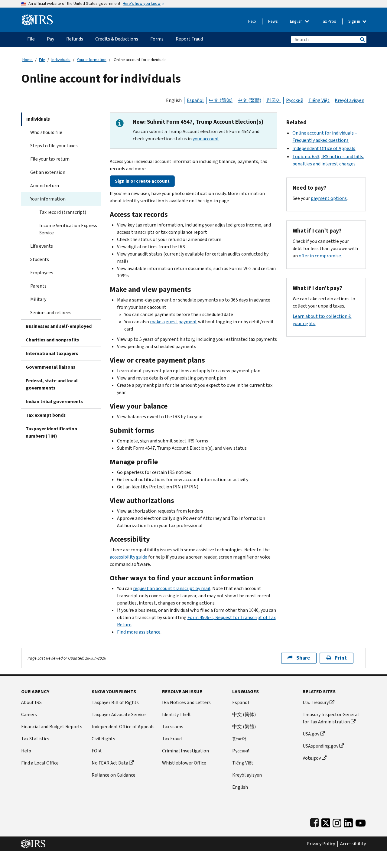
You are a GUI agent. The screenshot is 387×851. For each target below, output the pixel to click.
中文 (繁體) (249, 100)
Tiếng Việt (319, 100)
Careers (29, 714)
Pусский (240, 751)
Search (362, 39)
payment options (329, 198)
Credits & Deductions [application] (116, 39)
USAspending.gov (320, 746)
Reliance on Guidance (113, 775)
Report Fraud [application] (189, 39)
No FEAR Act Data (110, 763)
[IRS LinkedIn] (348, 821)
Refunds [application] (74, 39)
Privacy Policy (321, 844)
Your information (91, 60)
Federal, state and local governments (52, 384)
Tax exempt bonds (46, 415)
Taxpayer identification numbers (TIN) (51, 432)
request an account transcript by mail (171, 588)
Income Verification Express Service (68, 229)
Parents (38, 286)
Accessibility (353, 844)
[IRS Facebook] (314, 821)
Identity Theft (176, 714)
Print (341, 657)
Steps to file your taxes (54, 145)
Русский (294, 100)
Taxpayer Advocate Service (119, 714)
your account (206, 138)
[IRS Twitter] (325, 821)
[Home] (37, 17)
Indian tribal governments (54, 401)
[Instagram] (337, 821)
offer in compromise (320, 256)
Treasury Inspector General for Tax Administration (331, 718)
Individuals (60, 60)
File (42, 60)
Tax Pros (328, 21)
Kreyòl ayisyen (349, 100)
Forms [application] (157, 39)
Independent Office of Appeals (323, 148)
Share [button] (303, 657)
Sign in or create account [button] (142, 181)
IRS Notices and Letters (186, 702)
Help (252, 21)
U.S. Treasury (316, 702)
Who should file (46, 132)
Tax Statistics (35, 738)
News (273, 21)
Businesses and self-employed (59, 326)
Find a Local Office (40, 763)
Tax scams (172, 726)
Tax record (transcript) (62, 212)
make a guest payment (173, 321)
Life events (41, 246)
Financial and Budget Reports (51, 726)
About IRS (31, 702)
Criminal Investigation (185, 751)
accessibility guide (128, 557)
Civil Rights (103, 738)
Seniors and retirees (50, 312)
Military (38, 299)
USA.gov (311, 734)
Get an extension (47, 172)
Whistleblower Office (184, 763)
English (297, 21)
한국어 (273, 100)
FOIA (97, 751)
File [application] (31, 39)
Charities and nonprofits (52, 340)
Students (39, 259)
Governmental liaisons (50, 367)
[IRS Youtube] (360, 821)
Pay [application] (50, 39)
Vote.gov (312, 758)
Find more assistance (139, 632)
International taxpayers (52, 353)
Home (27, 60)
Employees (41, 272)
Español (195, 100)
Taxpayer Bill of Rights (115, 702)
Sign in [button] (354, 21)
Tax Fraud (172, 738)
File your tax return (50, 159)
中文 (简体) (221, 100)
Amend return (44, 185)
